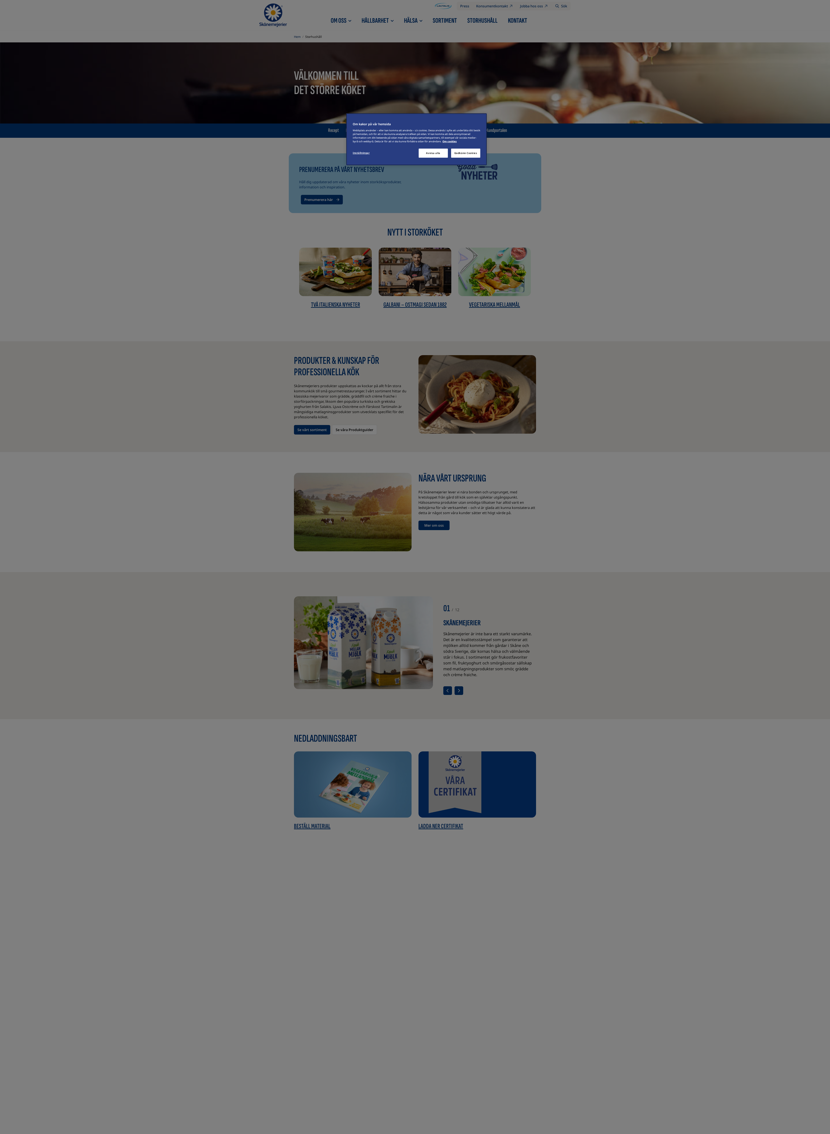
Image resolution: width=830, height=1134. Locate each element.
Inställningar (361, 152)
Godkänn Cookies (465, 153)
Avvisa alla (433, 153)
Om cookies (449, 141)
